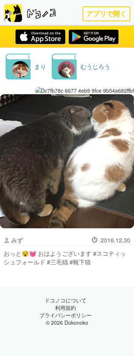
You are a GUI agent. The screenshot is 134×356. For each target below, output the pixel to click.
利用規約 (65, 307)
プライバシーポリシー (65, 315)
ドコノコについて (65, 300)
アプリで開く (106, 13)
